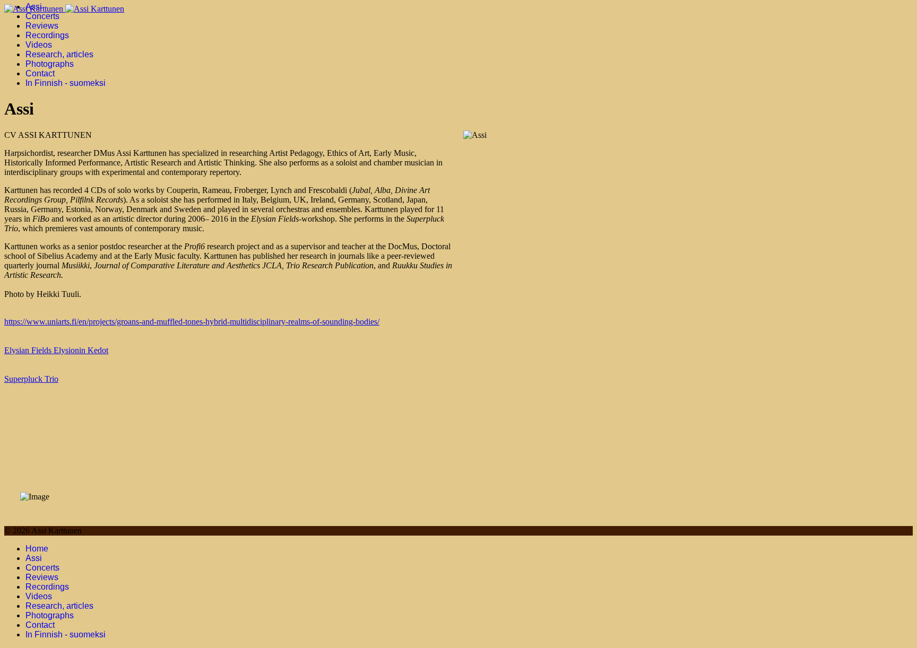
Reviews (41, 25)
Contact (40, 73)
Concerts (42, 16)
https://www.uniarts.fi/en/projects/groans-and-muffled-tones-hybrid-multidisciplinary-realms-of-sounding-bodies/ (191, 321)
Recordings (47, 35)
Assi (33, 6)
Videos (38, 44)
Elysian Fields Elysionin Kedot (56, 350)
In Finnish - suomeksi (65, 82)
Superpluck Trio (31, 378)
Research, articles (59, 54)
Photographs (49, 63)
